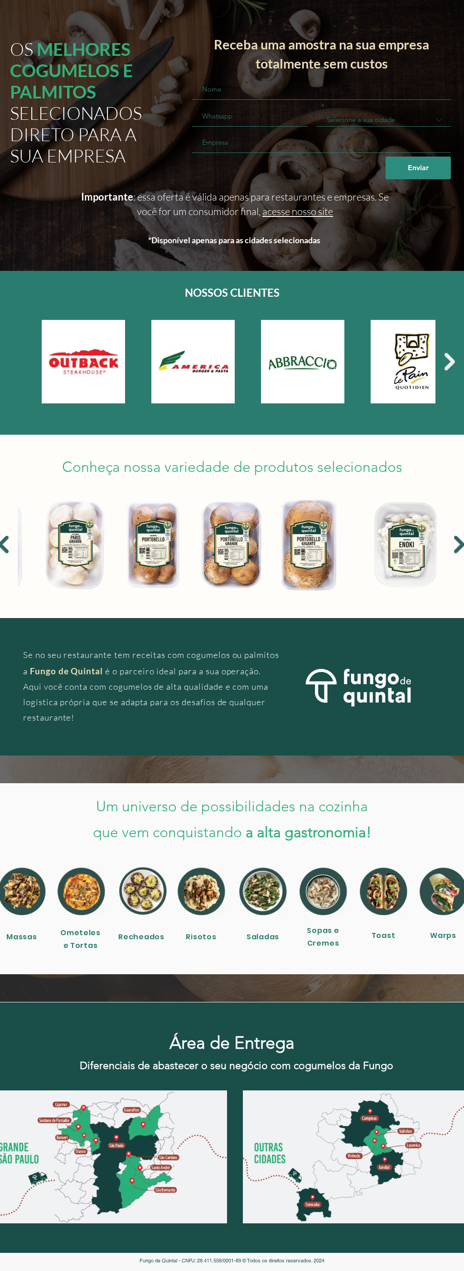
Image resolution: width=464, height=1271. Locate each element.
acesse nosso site (297, 211)
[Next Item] (450, 362)
